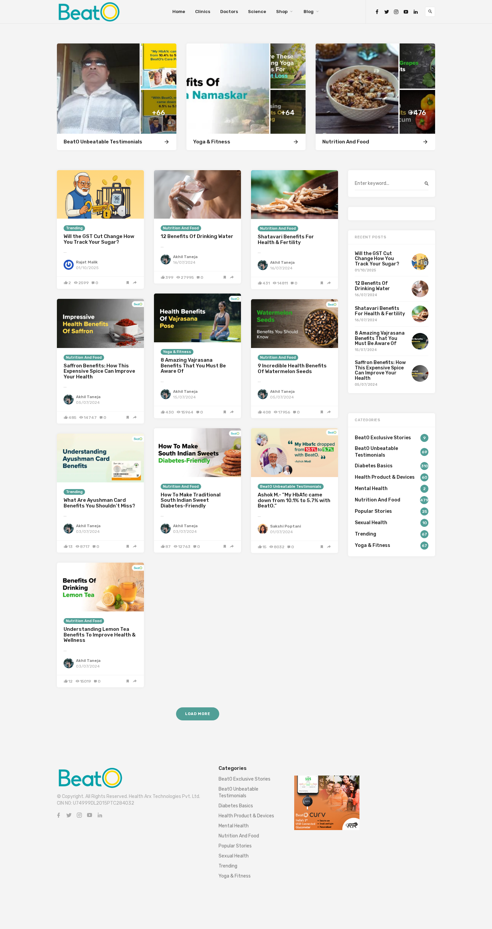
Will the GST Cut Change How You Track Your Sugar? (99, 239)
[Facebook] (377, 11)
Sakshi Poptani (285, 526)
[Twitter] (386, 11)
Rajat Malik (87, 262)
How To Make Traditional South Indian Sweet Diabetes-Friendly (191, 500)
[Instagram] (396, 11)
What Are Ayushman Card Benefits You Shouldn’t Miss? (99, 503)
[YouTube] (406, 11)
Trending (74, 228)
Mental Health (234, 826)
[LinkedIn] (415, 11)
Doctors (229, 11)
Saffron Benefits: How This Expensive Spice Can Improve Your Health (99, 371)
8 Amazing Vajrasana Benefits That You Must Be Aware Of (193, 365)
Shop (282, 11)
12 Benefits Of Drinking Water (197, 236)
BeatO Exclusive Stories (244, 779)
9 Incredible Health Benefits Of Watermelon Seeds (292, 368)
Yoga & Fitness (177, 352)
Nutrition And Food (181, 228)
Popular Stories (235, 846)
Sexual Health (234, 856)
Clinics (202, 11)
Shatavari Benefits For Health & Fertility (286, 239)
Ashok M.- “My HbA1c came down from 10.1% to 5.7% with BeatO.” (294, 500)
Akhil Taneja (185, 257)
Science (257, 11)
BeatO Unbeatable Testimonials (290, 486)
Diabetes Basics (236, 806)
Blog (309, 11)
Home (178, 11)
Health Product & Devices (246, 816)
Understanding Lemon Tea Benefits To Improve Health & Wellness (100, 634)
